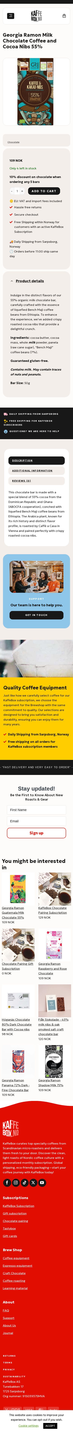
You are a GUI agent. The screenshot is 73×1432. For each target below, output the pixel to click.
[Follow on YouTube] (42, 1183)
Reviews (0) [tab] (21, 480)
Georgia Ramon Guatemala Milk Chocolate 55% (13, 912)
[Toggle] (11, 280)
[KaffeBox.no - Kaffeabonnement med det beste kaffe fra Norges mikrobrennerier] (36, 16)
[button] (10, 16)
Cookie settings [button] (29, 1425)
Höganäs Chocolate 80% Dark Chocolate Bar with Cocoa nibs (17, 1024)
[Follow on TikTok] (25, 1183)
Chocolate (13, 142)
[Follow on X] (33, 1183)
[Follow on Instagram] (16, 1183)
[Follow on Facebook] (7, 1183)
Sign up (36, 833)
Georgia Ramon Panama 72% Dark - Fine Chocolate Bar (16, 1085)
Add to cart (44, 191)
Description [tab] (22, 460)
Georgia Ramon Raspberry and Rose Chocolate (52, 968)
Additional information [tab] (32, 470)
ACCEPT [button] (50, 1425)
